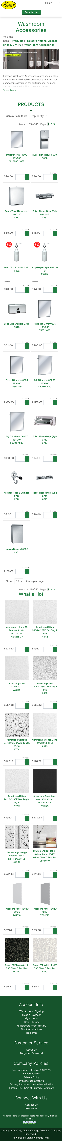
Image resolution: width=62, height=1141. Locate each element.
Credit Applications (31, 1029)
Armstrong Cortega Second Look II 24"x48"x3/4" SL (17, 855)
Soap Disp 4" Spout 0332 (16, 267)
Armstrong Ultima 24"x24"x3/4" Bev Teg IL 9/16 (44, 630)
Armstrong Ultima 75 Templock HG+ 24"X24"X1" (16, 630)
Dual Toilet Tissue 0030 (44, 154)
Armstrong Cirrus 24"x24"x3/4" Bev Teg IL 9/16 (44, 686)
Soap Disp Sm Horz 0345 (16, 323)
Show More (9, 90)
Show (9, 581)
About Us (31, 1049)
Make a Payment (31, 1014)
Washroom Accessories (39, 44)
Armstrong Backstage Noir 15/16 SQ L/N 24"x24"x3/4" (44, 799)
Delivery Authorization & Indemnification (31, 1084)
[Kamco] (10, 5)
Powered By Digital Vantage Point (31, 1137)
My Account (31, 1018)
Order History (31, 1022)
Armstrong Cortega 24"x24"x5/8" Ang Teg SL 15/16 (17, 743)
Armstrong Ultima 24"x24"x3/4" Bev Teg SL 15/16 (17, 799)
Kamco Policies (31, 1073)
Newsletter (31, 1108)
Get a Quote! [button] (31, 12)
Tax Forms (31, 1032)
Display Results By (16, 115)
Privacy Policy (31, 1077)
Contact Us (31, 1104)
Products (17, 40)
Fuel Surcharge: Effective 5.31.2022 (31, 1070)
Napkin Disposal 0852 (17, 549)
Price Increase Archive (31, 1080)
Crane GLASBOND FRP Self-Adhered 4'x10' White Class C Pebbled (44, 854)
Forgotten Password (31, 1053)
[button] (27, 177)
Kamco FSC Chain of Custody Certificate (31, 1087)
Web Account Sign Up (31, 1011)
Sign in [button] (48, 2)
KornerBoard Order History (31, 1025)
